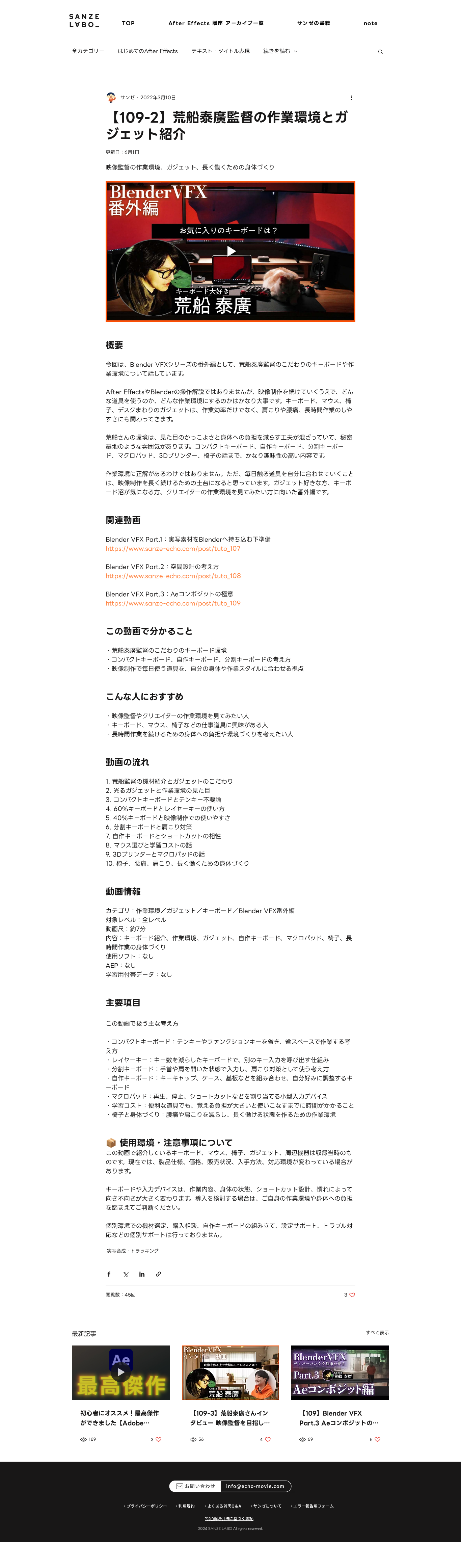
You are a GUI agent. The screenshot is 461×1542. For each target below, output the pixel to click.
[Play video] (230, 251)
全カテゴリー (88, 51)
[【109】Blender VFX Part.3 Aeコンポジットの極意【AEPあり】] (340, 1372)
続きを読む (276, 51)
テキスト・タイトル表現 (220, 51)
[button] (380, 51)
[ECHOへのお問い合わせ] (230, 1486)
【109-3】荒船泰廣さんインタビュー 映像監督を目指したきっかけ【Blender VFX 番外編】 (230, 1418)
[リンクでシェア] (158, 1274)
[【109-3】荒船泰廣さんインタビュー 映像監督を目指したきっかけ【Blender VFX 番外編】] (230, 1372)
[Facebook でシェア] (109, 1274)
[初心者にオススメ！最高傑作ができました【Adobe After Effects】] (121, 1372)
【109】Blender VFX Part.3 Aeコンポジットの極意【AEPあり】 (339, 1418)
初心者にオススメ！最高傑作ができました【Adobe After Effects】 (119, 1418)
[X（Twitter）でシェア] (125, 1274)
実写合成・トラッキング (133, 1251)
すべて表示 (377, 1332)
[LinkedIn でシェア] (142, 1274)
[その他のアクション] (351, 98)
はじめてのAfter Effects (148, 51)
